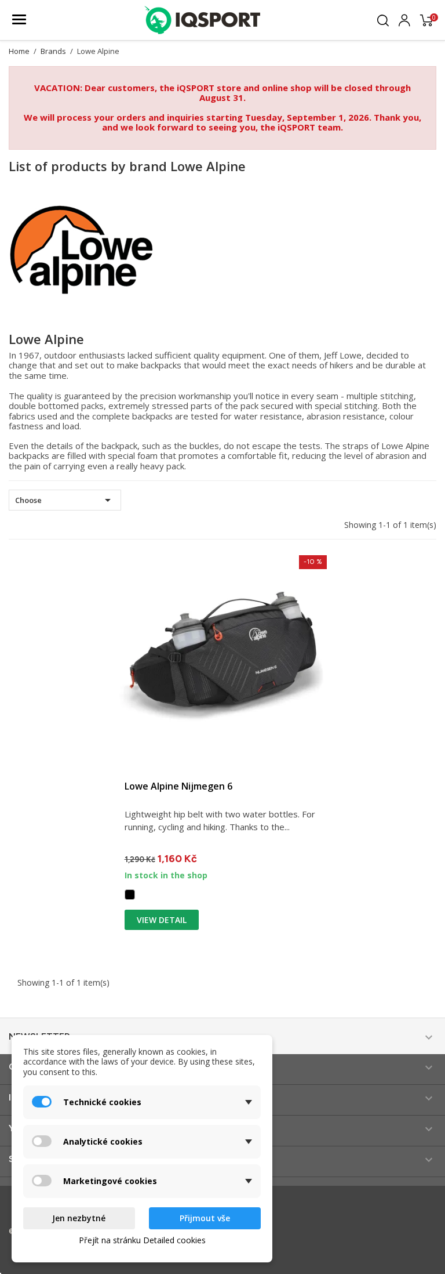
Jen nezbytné (78, 1218)
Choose (65, 500)
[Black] (130, 894)
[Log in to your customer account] (404, 18)
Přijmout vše (205, 1218)
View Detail (162, 919)
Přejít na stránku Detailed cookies (142, 1240)
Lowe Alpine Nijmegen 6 (178, 786)
